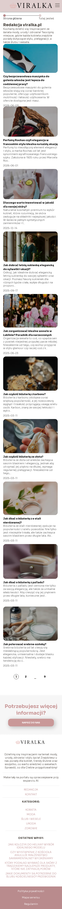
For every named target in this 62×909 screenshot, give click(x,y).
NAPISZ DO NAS (31, 722)
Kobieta (30, 809)
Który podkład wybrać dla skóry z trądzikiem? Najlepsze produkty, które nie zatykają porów (31, 866)
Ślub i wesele (31, 819)
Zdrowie (31, 828)
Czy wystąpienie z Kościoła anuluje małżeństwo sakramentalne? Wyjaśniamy (31, 855)
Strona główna (12, 18)
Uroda (31, 823)
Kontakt (31, 794)
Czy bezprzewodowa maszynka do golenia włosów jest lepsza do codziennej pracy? (26, 80)
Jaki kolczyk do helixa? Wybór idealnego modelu (31, 846)
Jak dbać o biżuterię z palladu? (23, 582)
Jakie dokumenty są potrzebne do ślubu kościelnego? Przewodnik (30, 875)
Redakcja (31, 789)
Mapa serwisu (31, 897)
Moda (31, 814)
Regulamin (31, 904)
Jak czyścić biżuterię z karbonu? (24, 394)
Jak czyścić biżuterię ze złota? (23, 456)
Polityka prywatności (31, 891)
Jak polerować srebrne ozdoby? (24, 644)
